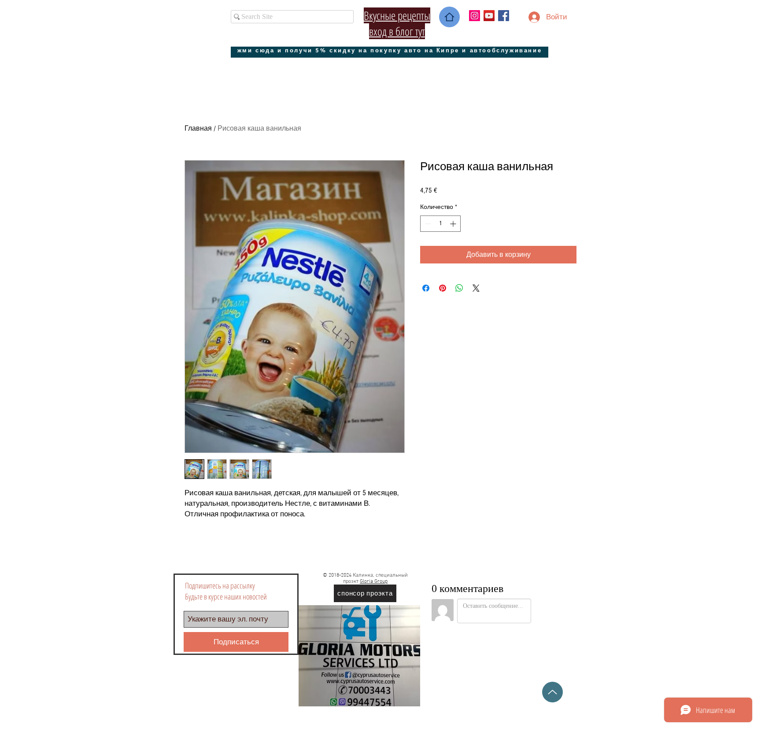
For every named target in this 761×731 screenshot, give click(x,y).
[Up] (552, 692)
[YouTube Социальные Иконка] (489, 15)
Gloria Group (374, 581)
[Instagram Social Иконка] (474, 15)
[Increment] (453, 223)
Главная (198, 128)
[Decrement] (426, 223)
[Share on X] (476, 288)
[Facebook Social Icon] (503, 15)
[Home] (449, 17)
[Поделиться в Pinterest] (442, 288)
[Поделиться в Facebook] (426, 288)
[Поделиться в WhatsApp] (459, 288)
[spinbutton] (440, 223)
